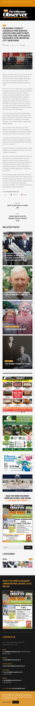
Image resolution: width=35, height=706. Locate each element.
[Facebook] (12, 5)
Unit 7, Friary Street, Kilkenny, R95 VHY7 (13, 642)
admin (7, 45)
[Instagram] (15, 5)
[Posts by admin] (4, 45)
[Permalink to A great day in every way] (28, 564)
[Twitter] (18, 5)
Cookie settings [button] (7, 702)
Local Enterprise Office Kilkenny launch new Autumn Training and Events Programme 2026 (17, 1)
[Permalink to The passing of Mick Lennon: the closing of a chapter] (21, 564)
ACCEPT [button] (15, 702)
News (4, 25)
